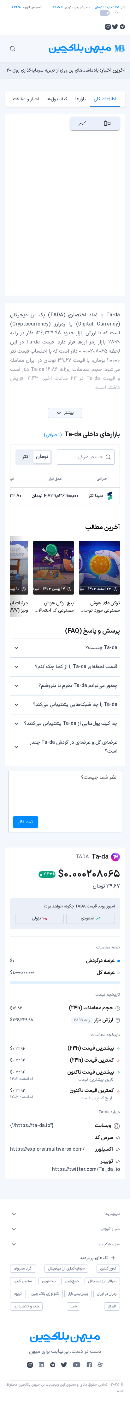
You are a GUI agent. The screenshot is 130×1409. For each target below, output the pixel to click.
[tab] (105, 99)
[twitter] (115, 27)
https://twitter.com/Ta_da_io (86, 1169)
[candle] (107, 123)
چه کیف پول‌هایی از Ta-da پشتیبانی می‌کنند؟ (70, 723)
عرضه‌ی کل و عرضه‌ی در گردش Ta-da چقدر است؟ (73, 747)
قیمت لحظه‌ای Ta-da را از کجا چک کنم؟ (76, 667)
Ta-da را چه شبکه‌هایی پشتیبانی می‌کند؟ (75, 704)
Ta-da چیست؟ (101, 648)
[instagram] (108, 27)
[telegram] (122, 27)
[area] (82, 123)
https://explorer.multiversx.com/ (47, 1149)
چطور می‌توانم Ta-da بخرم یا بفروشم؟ (77, 686)
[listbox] (65, 1214)
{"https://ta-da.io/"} (32, 1126)
